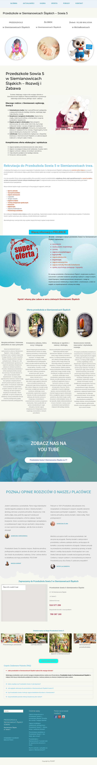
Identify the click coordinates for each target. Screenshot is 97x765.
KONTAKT (79, 3)
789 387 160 (55, 614)
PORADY (66, 3)
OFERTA (54, 3)
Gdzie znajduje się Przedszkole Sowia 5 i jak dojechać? (24, 684)
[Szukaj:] (13, 711)
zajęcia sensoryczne (60, 262)
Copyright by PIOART (48, 761)
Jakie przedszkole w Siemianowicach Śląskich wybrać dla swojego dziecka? (30, 670)
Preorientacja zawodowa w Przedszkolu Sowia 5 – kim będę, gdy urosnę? (37, 734)
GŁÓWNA (13, 3)
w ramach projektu (86, 178)
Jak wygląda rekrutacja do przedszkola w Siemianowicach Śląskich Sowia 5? (31, 688)
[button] (48, 671)
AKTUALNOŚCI (28, 3)
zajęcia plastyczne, (59, 257)
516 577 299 (55, 605)
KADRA (43, 3)
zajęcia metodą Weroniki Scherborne (66, 265)
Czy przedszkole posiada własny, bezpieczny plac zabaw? (25, 697)
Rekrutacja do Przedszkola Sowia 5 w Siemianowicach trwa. (48, 166)
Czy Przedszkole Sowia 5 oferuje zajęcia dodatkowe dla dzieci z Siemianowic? (31, 692)
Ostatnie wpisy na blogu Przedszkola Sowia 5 (48, 631)
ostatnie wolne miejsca (78, 170)
